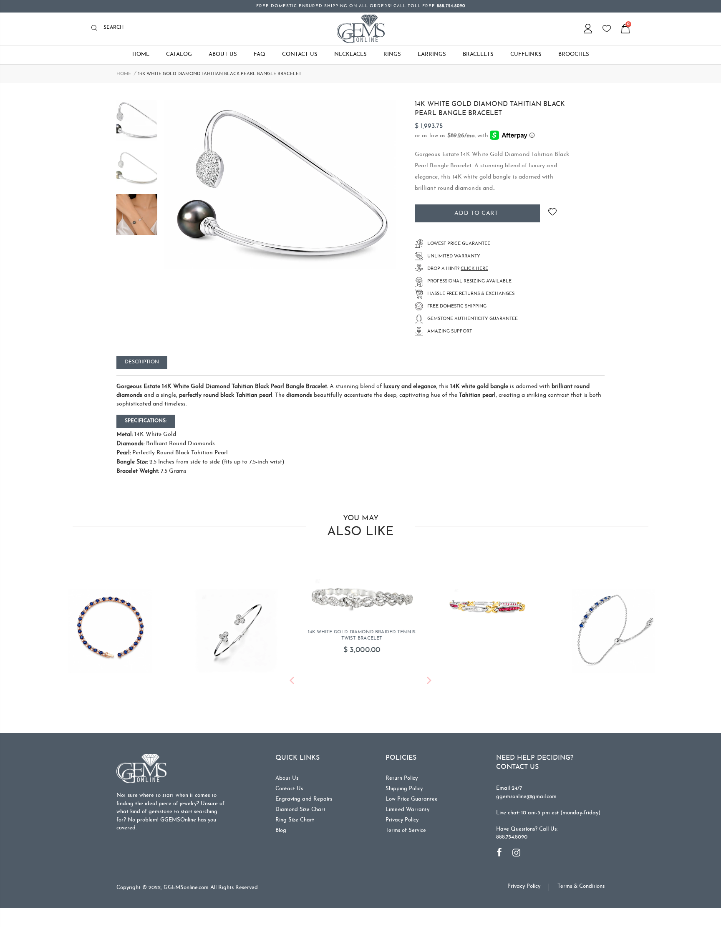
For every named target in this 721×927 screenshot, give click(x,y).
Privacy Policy (402, 820)
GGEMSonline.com (186, 887)
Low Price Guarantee (412, 799)
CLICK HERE (474, 269)
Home (123, 74)
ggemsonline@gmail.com (526, 796)
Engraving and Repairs (303, 799)
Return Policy (402, 778)
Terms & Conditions (581, 886)
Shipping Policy (404, 788)
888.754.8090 (511, 837)
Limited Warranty (407, 809)
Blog (280, 830)
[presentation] (291, 681)
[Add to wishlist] (552, 213)
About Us (286, 778)
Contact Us (289, 788)
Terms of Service (406, 830)
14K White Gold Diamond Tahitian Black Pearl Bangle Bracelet (490, 109)
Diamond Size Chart (300, 809)
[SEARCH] (96, 28)
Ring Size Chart (294, 820)
